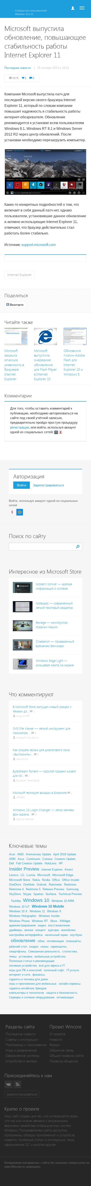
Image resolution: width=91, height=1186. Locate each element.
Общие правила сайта (66, 1056)
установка (25, 956)
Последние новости (21, 1034)
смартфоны (17, 951)
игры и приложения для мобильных (33, 983)
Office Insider (70, 880)
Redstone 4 (16, 889)
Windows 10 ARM (62, 901)
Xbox (53, 921)
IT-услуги (72, 970)
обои (41, 941)
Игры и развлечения (21, 1050)
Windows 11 (37, 911)
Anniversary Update (38, 854)
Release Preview (53, 889)
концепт (40, 930)
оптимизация (55, 941)
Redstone (70, 884)
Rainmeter (55, 884)
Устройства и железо (21, 1061)
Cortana (47, 859)
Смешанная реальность (44, 951)
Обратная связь (61, 1050)
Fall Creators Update (29, 863)
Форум (54, 1045)
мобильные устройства (49, 956)
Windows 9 (54, 911)
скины (44, 946)
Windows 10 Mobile (48, 906)
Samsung (72, 889)
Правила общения (63, 1061)
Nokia (36, 880)
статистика (69, 951)
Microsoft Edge (62, 875)
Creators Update (65, 859)
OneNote (28, 884)
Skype (27, 894)
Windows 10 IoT (19, 906)
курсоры (53, 930)
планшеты (73, 941)
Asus (21, 859)
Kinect (69, 869)
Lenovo (13, 875)
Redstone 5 (33, 889)
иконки (28, 930)
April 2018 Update (64, 854)
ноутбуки (76, 935)
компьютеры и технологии (26, 992)
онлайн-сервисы (69, 983)
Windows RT (40, 921)
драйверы (15, 930)
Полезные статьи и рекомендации (31, 961)
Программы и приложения (26, 1045)
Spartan (38, 894)
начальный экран (56, 935)
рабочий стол (18, 946)
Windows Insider (49, 916)
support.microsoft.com (38, 245)
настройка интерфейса (26, 935)
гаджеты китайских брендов (27, 988)
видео (42, 925)
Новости (55, 1039)
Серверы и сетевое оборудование (31, 997)
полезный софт (54, 970)
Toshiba (16, 901)
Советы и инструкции (22, 1039)
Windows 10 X (18, 911)
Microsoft (43, 875)
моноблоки (68, 930)
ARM (12, 859)
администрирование (22, 925)
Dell (11, 863)
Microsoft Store (19, 880)
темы (13, 956)
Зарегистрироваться (48, 485)
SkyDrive (15, 894)
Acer (12, 854)
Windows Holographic (22, 916)
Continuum (33, 859)
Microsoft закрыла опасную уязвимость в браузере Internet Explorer (14, 365)
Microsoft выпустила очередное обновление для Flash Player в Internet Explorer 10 (45, 365)
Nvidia (46, 880)
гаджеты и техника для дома (28, 979)
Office (56, 880)
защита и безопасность (61, 992)
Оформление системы (22, 1056)
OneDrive (15, 884)
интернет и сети (19, 974)
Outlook (42, 884)
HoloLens (51, 863)
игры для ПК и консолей (25, 970)
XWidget (64, 921)
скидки (33, 946)
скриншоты (58, 946)
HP (61, 863)
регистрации (19, 427)
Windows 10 (36, 900)
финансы (38, 974)
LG (22, 875)
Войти (21, 485)
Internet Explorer (20, 275)
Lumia (31, 875)
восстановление (59, 925)
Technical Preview (70, 894)
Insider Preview (24, 869)
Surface (51, 894)
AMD (20, 854)
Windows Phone (19, 921)
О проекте (57, 1034)
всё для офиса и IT (52, 965)
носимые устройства (23, 965)
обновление (23, 940)
